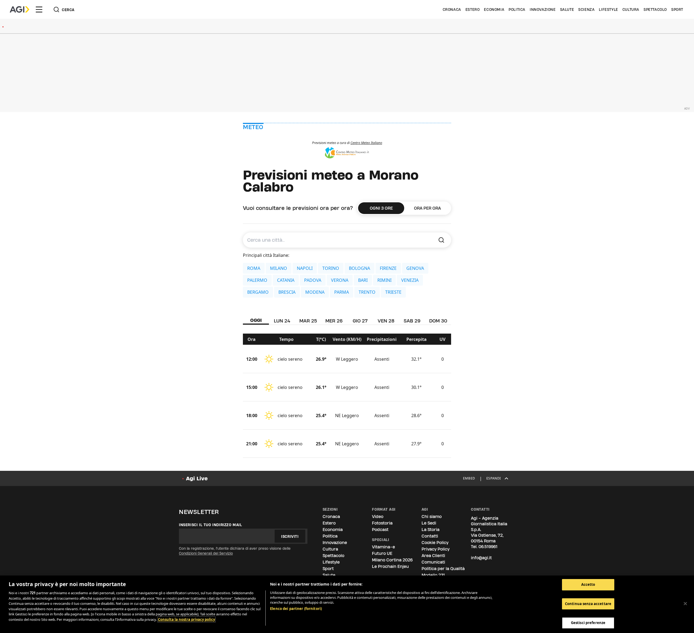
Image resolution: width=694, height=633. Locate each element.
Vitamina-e (383, 546)
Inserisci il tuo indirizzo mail (210, 524)
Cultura (630, 9)
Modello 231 (433, 575)
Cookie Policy (435, 542)
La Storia (430, 529)
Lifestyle (608, 9)
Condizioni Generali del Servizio (206, 553)
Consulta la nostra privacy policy (186, 619)
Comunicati (433, 562)
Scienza (586, 9)
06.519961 (487, 546)
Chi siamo (432, 516)
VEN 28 (386, 321)
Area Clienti (433, 555)
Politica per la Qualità (443, 568)
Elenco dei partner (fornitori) (296, 608)
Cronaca (452, 9)
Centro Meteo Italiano (366, 142)
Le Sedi (429, 523)
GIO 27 (360, 321)
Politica (517, 9)
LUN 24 (282, 321)
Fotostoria (382, 523)
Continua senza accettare (588, 603)
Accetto (588, 584)
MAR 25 (308, 321)
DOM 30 (438, 321)
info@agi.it (481, 557)
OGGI (256, 320)
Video (377, 516)
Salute (567, 9)
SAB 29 (412, 321)
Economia (494, 9)
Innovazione (543, 9)
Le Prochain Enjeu (390, 566)
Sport (677, 9)
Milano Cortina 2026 (392, 559)
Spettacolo (655, 9)
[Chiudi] (685, 604)
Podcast (380, 529)
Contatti (430, 536)
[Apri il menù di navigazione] (39, 9)
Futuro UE (382, 553)
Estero (472, 9)
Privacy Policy (435, 549)
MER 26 (334, 321)
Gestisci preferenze (588, 622)
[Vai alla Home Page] (19, 9)
